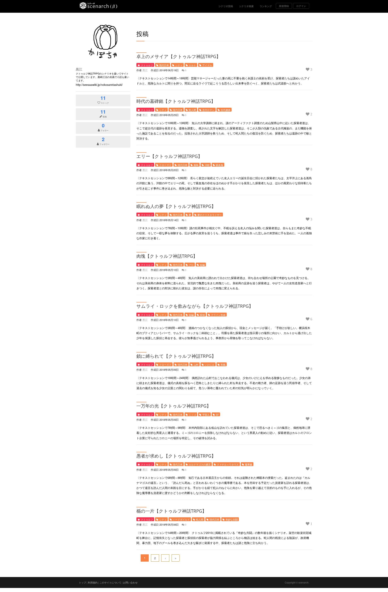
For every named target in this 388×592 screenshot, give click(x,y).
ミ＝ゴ (192, 414)
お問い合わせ (130, 582)
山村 (196, 364)
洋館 (207, 165)
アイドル (207, 65)
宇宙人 (206, 414)
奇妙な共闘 (232, 519)
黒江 (79, 69)
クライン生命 (218, 314)
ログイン (301, 5)
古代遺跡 (225, 110)
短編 (202, 264)
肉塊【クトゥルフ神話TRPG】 (166, 256)
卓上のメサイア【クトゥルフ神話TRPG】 (178, 56)
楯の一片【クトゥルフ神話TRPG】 (171, 511)
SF (217, 414)
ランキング (266, 6)
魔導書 (248, 464)
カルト (192, 65)
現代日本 (164, 65)
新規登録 (284, 5)
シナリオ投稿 (225, 6)
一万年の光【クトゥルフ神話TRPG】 (173, 406)
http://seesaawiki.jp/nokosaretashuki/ (99, 85)
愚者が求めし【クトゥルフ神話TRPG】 (176, 456)
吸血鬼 (219, 165)
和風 (223, 364)
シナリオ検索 (246, 6)
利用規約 (93, 582)
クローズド (165, 165)
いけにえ (209, 364)
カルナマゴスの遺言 (200, 464)
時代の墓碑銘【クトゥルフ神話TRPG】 (175, 101)
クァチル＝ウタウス (228, 464)
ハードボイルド (181, 519)
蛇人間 (192, 110)
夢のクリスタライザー (209, 214)
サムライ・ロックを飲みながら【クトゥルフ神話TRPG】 (194, 306)
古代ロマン (208, 110)
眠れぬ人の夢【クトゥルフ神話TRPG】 (176, 206)
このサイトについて (110, 582)
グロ (191, 264)
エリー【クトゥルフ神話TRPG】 (169, 156)
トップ (82, 582)
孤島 (196, 165)
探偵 (202, 314)
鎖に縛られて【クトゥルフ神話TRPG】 (176, 356)
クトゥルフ (147, 65)
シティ (178, 65)
